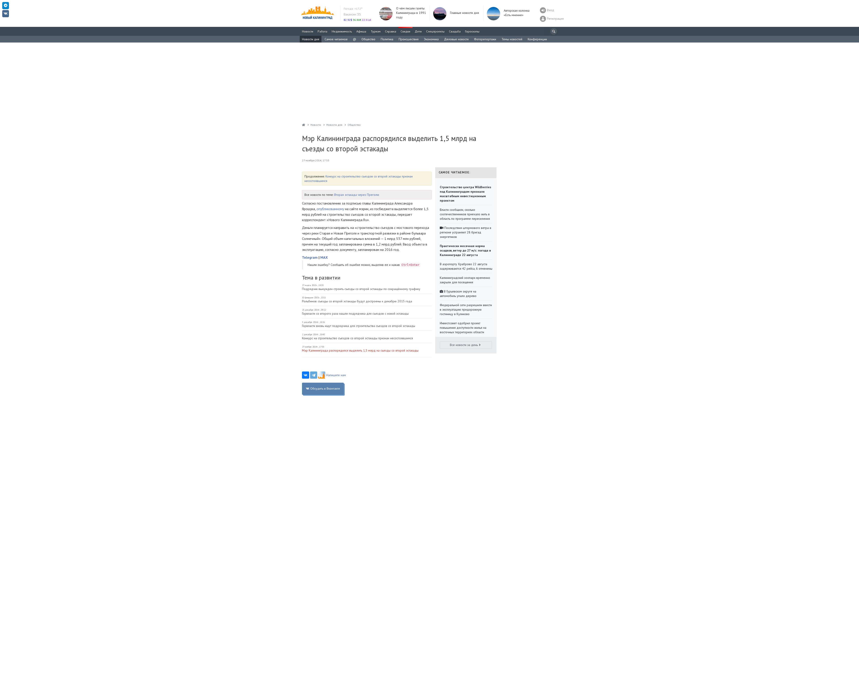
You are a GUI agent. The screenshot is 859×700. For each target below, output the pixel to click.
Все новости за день (464, 345)
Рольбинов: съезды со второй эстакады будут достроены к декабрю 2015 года (357, 301)
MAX (324, 257)
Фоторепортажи (485, 39)
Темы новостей (512, 39)
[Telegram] (313, 375)
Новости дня (310, 39)
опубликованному (330, 209)
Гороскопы (472, 31)
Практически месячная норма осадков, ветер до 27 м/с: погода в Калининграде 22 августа (465, 250)
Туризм (376, 31)
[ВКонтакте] (305, 375)
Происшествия (409, 39)
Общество (368, 39)
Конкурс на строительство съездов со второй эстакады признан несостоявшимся (357, 338)
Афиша (361, 31)
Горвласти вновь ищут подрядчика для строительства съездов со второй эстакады (358, 326)
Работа (322, 31)
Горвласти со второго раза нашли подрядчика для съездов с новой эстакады (355, 314)
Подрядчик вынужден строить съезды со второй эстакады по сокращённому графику (361, 289)
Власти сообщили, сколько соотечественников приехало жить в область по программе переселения (465, 214)
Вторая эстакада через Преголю (356, 195)
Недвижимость (342, 31)
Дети (418, 31)
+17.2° (353, 8)
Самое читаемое (336, 39)
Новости (307, 31)
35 (352, 14)
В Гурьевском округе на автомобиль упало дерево (458, 293)
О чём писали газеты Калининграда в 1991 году (411, 12)
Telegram (310, 257)
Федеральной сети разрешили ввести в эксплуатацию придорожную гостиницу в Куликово (466, 309)
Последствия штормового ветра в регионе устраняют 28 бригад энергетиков (465, 232)
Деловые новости (456, 39)
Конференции (537, 39)
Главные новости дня (464, 13)
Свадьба (455, 31)
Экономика (431, 39)
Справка (390, 31)
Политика (387, 39)
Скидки (405, 31)
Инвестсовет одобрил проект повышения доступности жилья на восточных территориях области (463, 327)
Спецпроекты (435, 31)
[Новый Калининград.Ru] (303, 124)
